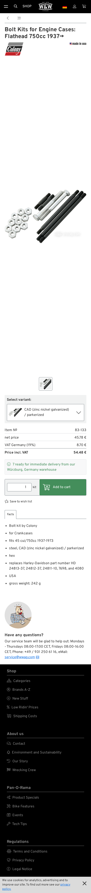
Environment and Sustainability (34, 752)
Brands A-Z (18, 690)
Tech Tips (17, 824)
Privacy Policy (20, 860)
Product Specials (23, 798)
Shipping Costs (22, 716)
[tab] (10, 514)
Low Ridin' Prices (22, 707)
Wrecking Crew (21, 770)
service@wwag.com (20, 657)
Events (15, 815)
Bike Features (20, 806)
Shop (27, 6)
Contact (16, 744)
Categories (18, 681)
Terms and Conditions (27, 851)
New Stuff (17, 698)
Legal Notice (19, 869)
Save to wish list (21, 501)
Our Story (17, 761)
